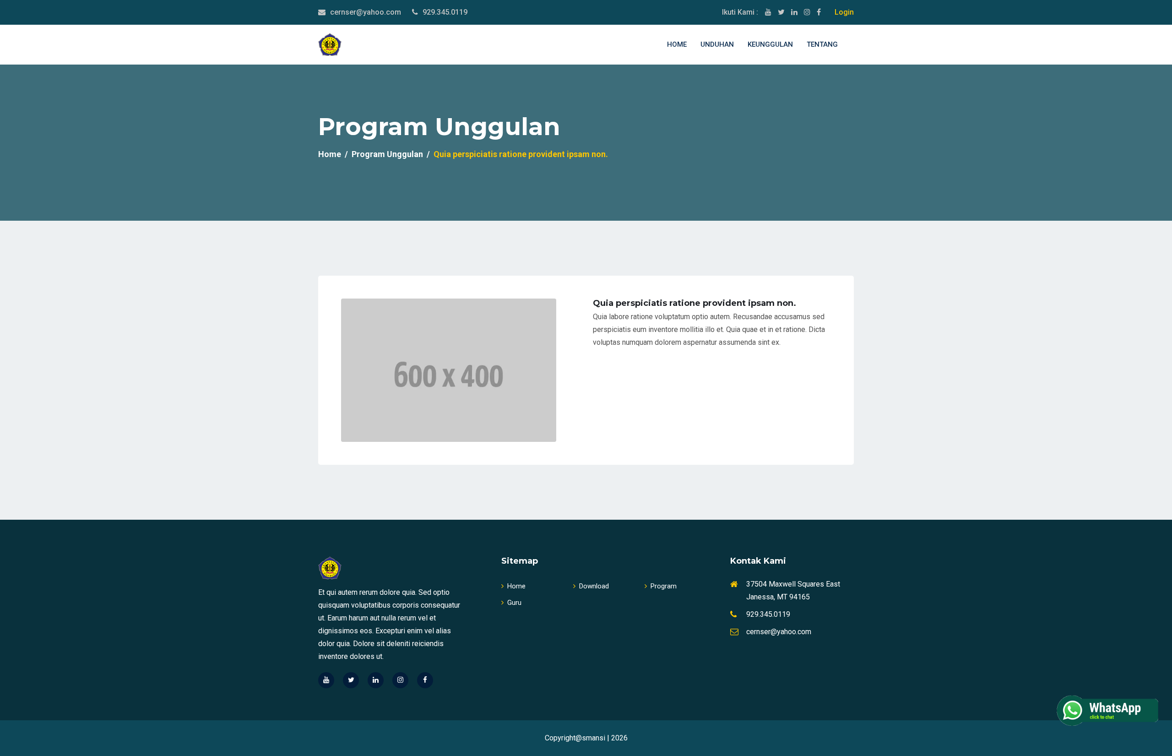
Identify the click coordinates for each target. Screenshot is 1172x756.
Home (677, 44)
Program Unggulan (387, 154)
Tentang (822, 44)
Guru (514, 602)
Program (664, 586)
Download (594, 586)
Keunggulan (770, 44)
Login (844, 12)
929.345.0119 (445, 12)
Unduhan (717, 44)
